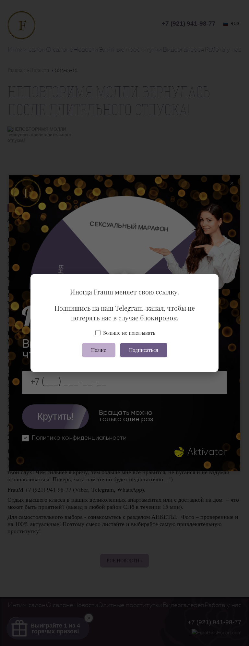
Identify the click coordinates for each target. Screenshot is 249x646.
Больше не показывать (129, 332)
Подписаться (143, 350)
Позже (98, 350)
